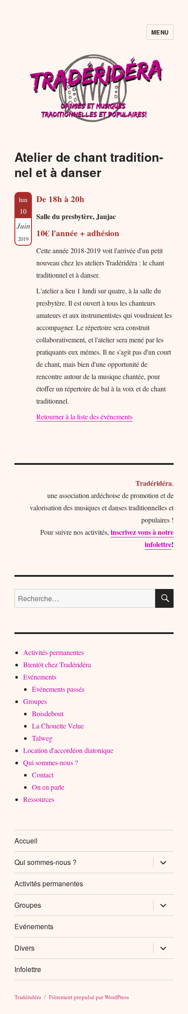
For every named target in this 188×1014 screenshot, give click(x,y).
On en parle (48, 786)
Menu (160, 32)
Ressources (38, 799)
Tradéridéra (27, 997)
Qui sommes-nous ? (50, 762)
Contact (42, 774)
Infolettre (27, 969)
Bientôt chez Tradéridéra (57, 664)
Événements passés (58, 688)
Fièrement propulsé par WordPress (89, 997)
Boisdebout (47, 713)
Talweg (42, 737)
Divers (24, 948)
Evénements (39, 676)
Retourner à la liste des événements (84, 416)
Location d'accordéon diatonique (68, 750)
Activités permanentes (53, 652)
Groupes (35, 701)
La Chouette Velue (58, 725)
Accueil (26, 841)
